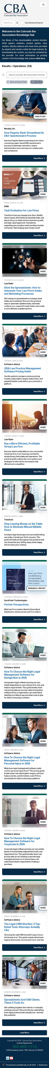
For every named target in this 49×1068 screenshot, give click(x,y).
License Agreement (24, 1043)
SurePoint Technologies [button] (15, 600)
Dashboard (43, 1065)
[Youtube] (11, 1058)
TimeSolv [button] (8, 519)
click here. (41, 58)
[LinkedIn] (7, 1058)
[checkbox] (22, 23)
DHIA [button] (6, 206)
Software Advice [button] (12, 364)
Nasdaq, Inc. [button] (9, 128)
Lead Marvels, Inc (23, 1065)
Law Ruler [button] (8, 283)
